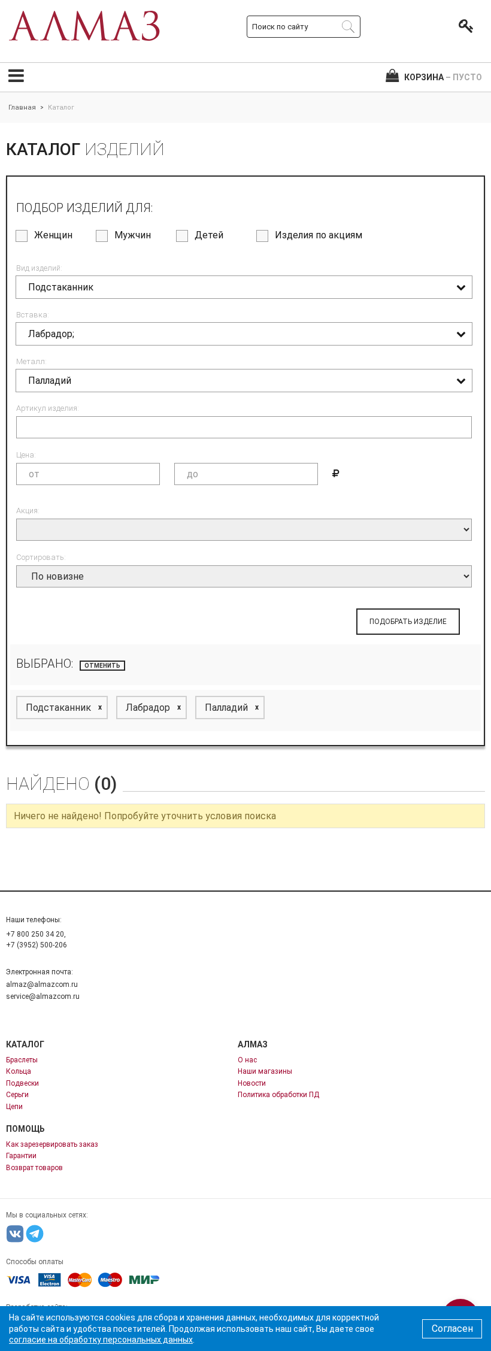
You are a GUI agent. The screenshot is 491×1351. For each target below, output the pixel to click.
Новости (252, 1083)
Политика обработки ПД (278, 1095)
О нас (247, 1060)
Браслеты (22, 1060)
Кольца (18, 1071)
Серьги (17, 1095)
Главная (22, 107)
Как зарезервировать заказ (52, 1144)
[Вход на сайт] (463, 26)
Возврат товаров (34, 1168)
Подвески (22, 1083)
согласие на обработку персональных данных (101, 1339)
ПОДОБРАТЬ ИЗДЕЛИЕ (408, 621)
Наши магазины (265, 1071)
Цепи (14, 1106)
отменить (102, 665)
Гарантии (21, 1156)
